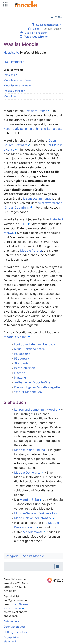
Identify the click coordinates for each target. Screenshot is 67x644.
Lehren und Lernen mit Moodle (35, 409)
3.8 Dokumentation (46, 24)
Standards (21, 363)
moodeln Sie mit (15, 337)
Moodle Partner (31, 250)
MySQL (9, 233)
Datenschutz (11, 621)
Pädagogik (21, 358)
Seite (36, 28)
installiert (56, 219)
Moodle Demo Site (27, 472)
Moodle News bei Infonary (32, 518)
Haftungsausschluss (16, 632)
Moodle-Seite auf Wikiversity (34, 513)
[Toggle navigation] (4, 5)
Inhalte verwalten (14, 90)
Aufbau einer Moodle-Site (32, 382)
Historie (19, 373)
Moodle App (11, 96)
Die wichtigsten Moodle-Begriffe (37, 387)
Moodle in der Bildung (29, 450)
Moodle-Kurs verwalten (18, 85)
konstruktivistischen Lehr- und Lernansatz (33, 128)
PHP (24, 224)
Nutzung (20, 377)
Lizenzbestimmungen (38, 198)
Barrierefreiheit (24, 368)
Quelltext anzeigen (35, 32)
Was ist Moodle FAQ (28, 392)
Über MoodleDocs (14, 626)
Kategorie (11, 556)
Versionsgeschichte (36, 36)
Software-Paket (36, 111)
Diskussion (54, 28)
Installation (10, 74)
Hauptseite (11, 52)
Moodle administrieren (17, 80)
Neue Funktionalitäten (29, 349)
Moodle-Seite (29, 499)
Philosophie (22, 354)
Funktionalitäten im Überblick (34, 344)
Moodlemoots (32, 532)
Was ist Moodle (33, 556)
